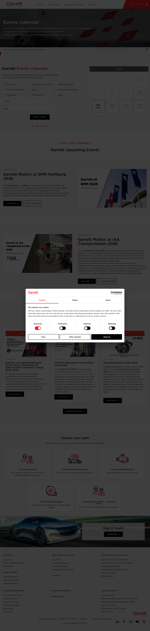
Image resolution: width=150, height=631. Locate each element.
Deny (43, 337)
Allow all (106, 337)
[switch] (63, 328)
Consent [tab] (42, 300)
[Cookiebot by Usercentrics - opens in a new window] (112, 293)
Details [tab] (75, 300)
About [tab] (108, 300)
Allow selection (75, 337)
